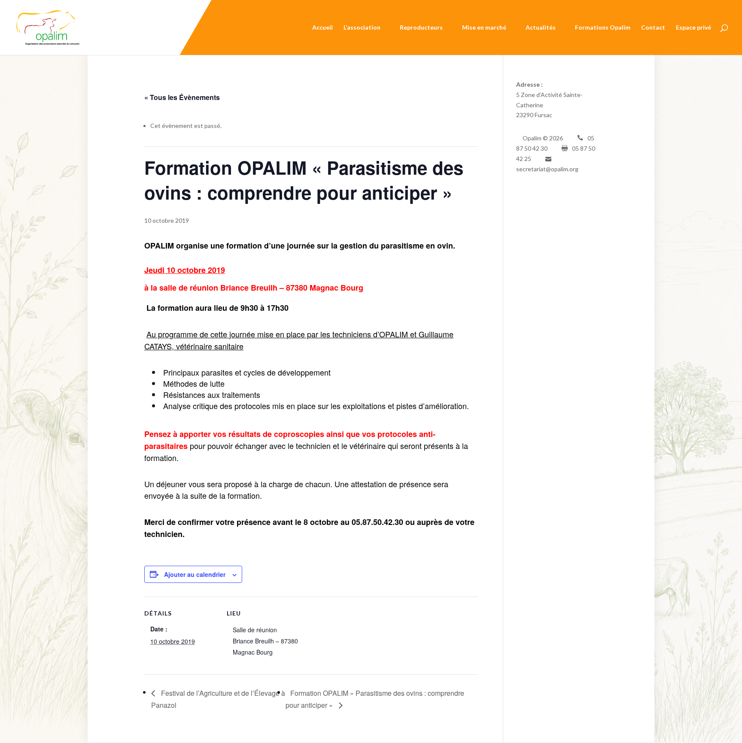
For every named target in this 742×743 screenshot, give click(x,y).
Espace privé (693, 27)
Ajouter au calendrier (194, 574)
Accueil (322, 27)
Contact (653, 27)
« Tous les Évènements (182, 97)
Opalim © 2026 (543, 138)
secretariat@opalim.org (547, 169)
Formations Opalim (602, 27)
